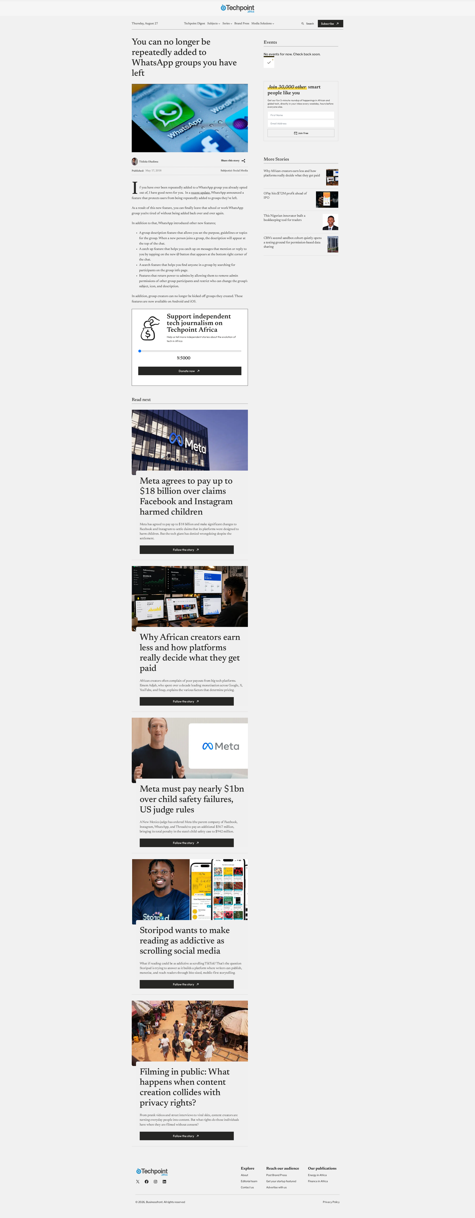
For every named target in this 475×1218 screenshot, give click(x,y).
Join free (303, 133)
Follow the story (183, 550)
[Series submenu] (231, 24)
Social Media (240, 170)
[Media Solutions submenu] (273, 24)
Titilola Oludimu (148, 162)
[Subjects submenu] (219, 24)
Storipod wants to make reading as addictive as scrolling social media (185, 941)
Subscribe (327, 23)
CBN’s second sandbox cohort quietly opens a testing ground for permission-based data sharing (293, 243)
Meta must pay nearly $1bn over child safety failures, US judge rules (192, 800)
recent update (200, 193)
